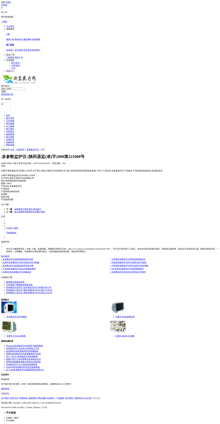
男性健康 (10, 123)
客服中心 (10, 71)
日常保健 (15, 65)
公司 (13, 68)
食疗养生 (10, 129)
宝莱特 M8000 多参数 (124, 336)
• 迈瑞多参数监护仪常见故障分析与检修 (128, 262)
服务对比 (19, 39)
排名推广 (10, 50)
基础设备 (10, 134)
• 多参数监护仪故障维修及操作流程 (17, 259)
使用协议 (23, 398)
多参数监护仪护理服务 (16, 317)
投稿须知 (5, 393)
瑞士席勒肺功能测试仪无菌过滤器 (29, 212)
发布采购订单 (7, 94)
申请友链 (96, 398)
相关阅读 (5, 256)
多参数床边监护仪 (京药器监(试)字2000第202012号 (28, 287)
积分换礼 (69, 398)
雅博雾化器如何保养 (15, 282)
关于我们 (5, 398)
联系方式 (14, 398)
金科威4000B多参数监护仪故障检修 (22, 351)
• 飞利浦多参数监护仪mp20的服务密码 (18, 269)
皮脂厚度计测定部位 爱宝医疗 (27, 209)
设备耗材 (10, 142)
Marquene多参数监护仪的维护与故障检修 (24, 346)
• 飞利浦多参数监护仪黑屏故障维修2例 (127, 259)
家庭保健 (10, 145)
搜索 (3, 92)
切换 (8, 2)
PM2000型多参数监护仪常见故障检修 (23, 367)
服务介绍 (10, 39)
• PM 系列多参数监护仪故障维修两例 (126, 269)
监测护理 (10, 139)
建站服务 (27, 39)
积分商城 (19, 50)
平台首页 (10, 26)
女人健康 (10, 126)
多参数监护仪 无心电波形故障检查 (21, 364)
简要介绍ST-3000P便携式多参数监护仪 (23, 359)
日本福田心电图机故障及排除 (19, 285)
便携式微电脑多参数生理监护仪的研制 (23, 362)
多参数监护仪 (32, 150)
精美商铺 (36, 39)
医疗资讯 (15, 63)
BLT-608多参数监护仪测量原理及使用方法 (25, 370)
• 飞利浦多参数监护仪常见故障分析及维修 (129, 266)
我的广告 (19, 57)
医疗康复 (10, 137)
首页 (8, 115)
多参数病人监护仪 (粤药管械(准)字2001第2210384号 (29, 290)
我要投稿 (5, 389)
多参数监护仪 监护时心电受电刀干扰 (22, 348)
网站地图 (42, 398)
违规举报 (78, 398)
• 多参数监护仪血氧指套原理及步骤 (17, 266)
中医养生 (10, 131)
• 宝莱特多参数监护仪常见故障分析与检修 (20, 262)
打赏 (3, 216)
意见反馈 (27, 50)
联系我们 (36, 50)
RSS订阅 (87, 398)
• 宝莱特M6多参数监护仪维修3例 (16, 272)
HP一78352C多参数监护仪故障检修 (22, 356)
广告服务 (10, 57)
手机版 (4, 5)
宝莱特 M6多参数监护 (125, 317)
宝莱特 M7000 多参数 (16, 336)
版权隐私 (33, 398)
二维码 (4, 21)
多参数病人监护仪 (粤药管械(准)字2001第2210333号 (29, 293)
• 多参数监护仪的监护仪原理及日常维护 (128, 272)
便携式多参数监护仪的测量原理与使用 (23, 354)
